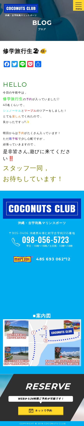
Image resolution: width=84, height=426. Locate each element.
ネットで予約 (43, 410)
